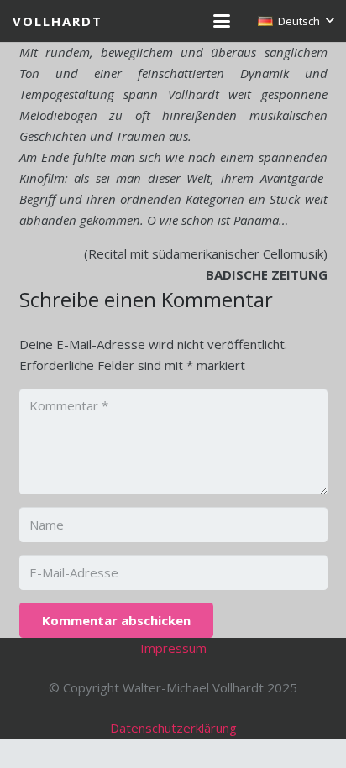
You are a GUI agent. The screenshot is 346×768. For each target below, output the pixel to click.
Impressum (173, 648)
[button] (221, 21)
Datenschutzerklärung (173, 727)
